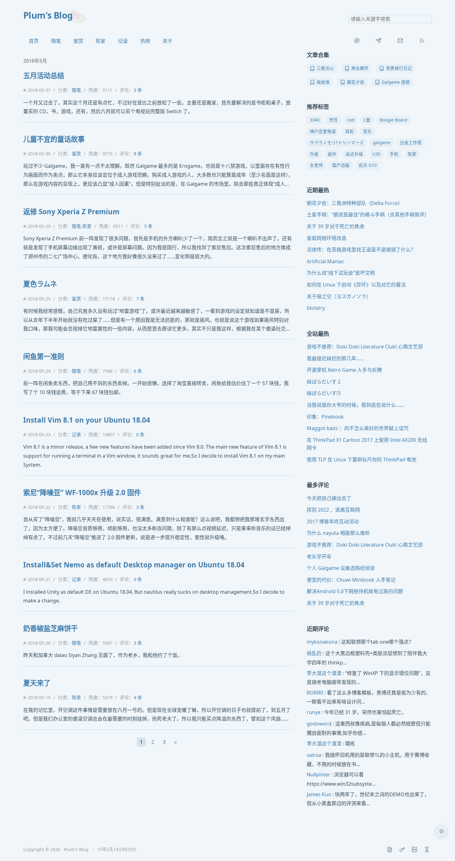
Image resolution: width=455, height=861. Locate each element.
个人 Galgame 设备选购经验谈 (341, 568)
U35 (376, 154)
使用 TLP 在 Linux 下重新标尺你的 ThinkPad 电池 (361, 459)
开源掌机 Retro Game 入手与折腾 (344, 369)
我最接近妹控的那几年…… (335, 358)
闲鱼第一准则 (43, 356)
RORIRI (315, 692)
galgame (382, 142)
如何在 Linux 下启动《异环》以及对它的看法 (356, 284)
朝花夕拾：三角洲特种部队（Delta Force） (355, 203)
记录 (123, 41)
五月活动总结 (43, 75)
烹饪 (333, 120)
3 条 (138, 90)
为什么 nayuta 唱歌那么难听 (338, 533)
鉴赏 (78, 41)
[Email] (400, 40)
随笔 (56, 41)
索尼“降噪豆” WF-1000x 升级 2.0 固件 (82, 492)
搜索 (427, 19)
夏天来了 (36, 683)
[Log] (390, 849)
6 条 (138, 371)
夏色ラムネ (40, 284)
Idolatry (316, 307)
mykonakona (322, 641)
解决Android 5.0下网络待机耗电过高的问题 (355, 591)
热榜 (145, 41)
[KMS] (402, 849)
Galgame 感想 (396, 82)
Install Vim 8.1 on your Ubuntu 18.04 (86, 420)
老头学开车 (319, 556)
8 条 (138, 153)
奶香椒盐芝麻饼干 (50, 628)
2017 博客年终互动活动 (333, 521)
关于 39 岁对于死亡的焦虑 (335, 226)
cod (350, 120)
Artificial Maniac (325, 261)
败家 (101, 41)
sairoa (314, 755)
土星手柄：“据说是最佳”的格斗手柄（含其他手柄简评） (368, 214)
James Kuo (319, 794)
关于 (167, 41)
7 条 (140, 298)
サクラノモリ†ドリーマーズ (337, 142)
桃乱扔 (314, 653)
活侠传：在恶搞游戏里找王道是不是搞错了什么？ (361, 249)
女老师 (316, 165)
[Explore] (357, 40)
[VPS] (414, 849)
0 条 (140, 434)
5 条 (148, 226)
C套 (366, 120)
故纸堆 (323, 82)
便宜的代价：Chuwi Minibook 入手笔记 (351, 579)
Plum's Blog (48, 15)
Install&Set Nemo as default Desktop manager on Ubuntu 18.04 (134, 565)
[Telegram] (378, 40)
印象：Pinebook (325, 416)
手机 (394, 154)
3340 (315, 120)
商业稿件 (360, 68)
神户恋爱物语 (323, 131)
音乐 (367, 131)
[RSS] (422, 40)
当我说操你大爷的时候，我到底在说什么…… (355, 405)
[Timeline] (427, 849)
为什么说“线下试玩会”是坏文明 (341, 272)
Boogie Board (393, 120)
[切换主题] (441, 831)
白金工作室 (411, 142)
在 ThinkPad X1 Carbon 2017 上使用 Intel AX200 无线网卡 (367, 444)
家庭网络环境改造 (326, 238)
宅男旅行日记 (399, 68)
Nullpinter (318, 774)
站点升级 (354, 154)
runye (313, 712)
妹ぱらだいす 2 (323, 381)
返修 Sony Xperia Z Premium (71, 211)
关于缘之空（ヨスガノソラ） (339, 296)
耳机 (349, 131)
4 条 (138, 697)
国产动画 (340, 165)
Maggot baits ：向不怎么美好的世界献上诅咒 (358, 428)
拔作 (332, 154)
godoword (319, 723)
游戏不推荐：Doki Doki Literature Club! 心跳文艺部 (365, 346)
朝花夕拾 (355, 82)
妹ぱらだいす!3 (323, 393)
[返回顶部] (441, 847)
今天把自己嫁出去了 (329, 498)
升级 (314, 154)
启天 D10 (368, 165)
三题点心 (325, 68)
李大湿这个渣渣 (324, 673)
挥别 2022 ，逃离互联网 (333, 509)
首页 (34, 41)
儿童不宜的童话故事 (53, 139)
